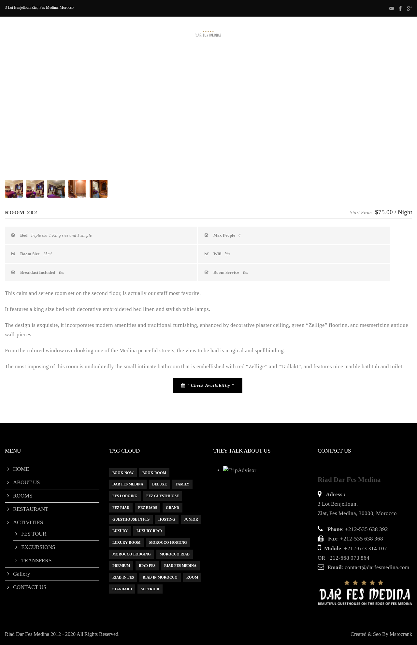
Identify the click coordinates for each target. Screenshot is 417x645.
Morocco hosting (168, 542)
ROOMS (138, 57)
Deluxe (159, 484)
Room (192, 577)
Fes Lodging (124, 496)
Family (182, 484)
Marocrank (401, 634)
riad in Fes (123, 577)
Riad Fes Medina (180, 566)
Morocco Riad (175, 554)
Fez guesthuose (162, 496)
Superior (150, 589)
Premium (121, 566)
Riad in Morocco (160, 577)
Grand (172, 508)
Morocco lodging (131, 554)
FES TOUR (33, 534)
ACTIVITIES (226, 57)
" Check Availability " (210, 385)
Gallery (269, 57)
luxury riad (149, 531)
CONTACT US (312, 57)
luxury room (126, 542)
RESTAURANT (179, 57)
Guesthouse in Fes (131, 519)
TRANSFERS (36, 560)
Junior (191, 519)
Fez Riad (120, 508)
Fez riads (147, 508)
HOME (65, 57)
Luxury (120, 531)
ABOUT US (101, 57)
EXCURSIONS (38, 547)
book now (123, 473)
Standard (122, 589)
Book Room (154, 473)
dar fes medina (127, 484)
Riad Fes (147, 566)
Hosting (166, 519)
